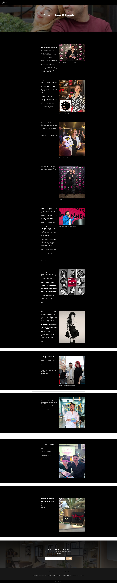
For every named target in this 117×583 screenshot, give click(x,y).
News (110, 2)
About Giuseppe (73, 2)
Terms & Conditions (104, 2)
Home (69, 2)
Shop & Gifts (87, 2)
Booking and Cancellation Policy (57, 571)
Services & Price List (80, 2)
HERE (46, 448)
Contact (113, 2)
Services (50, 571)
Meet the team (97, 2)
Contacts (69, 571)
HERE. (42, 366)
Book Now (92, 2)
